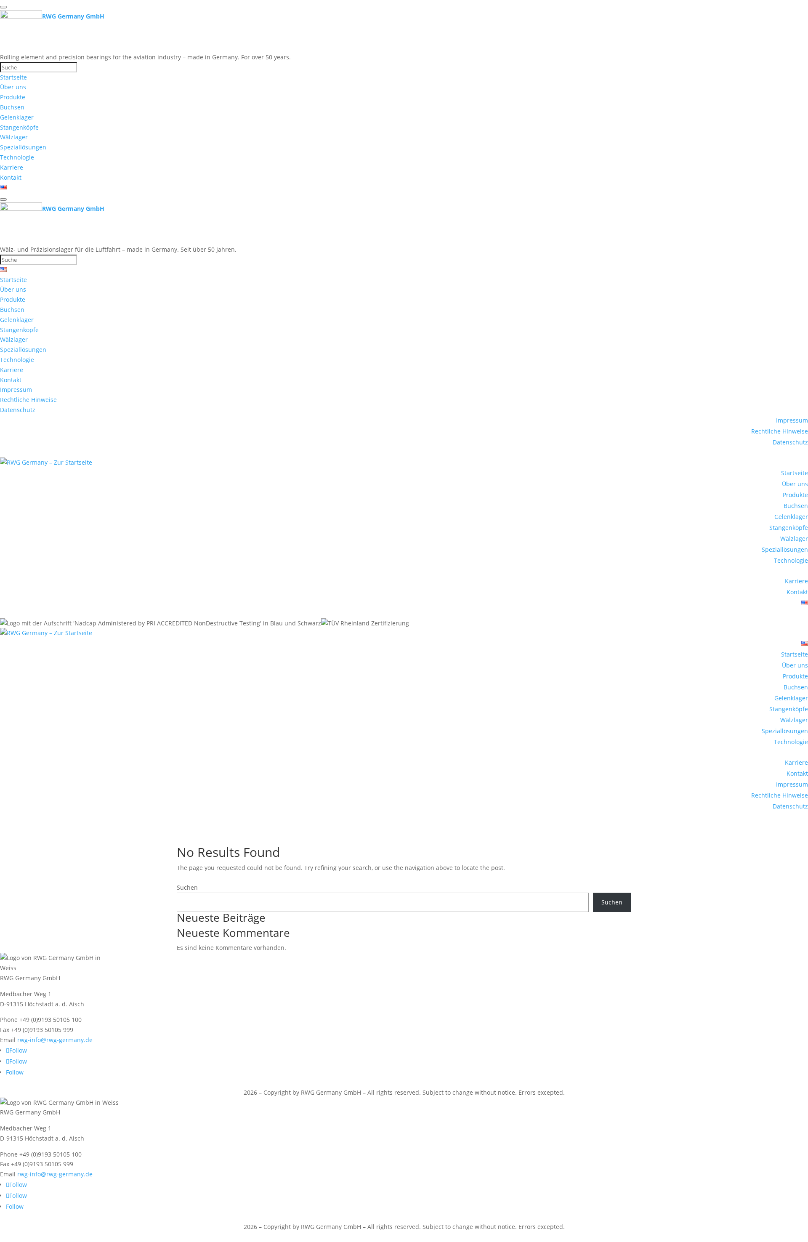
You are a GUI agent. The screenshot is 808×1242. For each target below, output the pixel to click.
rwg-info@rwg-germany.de (55, 1040)
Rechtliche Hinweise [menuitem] (28, 400)
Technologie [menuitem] (17, 157)
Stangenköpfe (788, 528)
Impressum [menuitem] (16, 390)
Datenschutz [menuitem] (17, 410)
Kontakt (797, 592)
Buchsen (796, 506)
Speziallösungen (785, 549)
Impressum (792, 420)
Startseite (794, 473)
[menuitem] (3, 187)
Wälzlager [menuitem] (14, 137)
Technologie (791, 560)
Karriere (796, 581)
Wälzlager (794, 539)
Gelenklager (791, 517)
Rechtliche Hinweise (779, 431)
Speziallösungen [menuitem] (23, 147)
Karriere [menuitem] (11, 167)
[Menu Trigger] (3, 7)
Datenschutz (790, 442)
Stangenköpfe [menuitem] (19, 127)
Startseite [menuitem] (13, 77)
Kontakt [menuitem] (10, 177)
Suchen (187, 887)
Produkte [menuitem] (12, 97)
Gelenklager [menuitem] (17, 117)
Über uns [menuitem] (13, 87)
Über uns (795, 484)
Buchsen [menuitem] (12, 107)
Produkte (795, 495)
